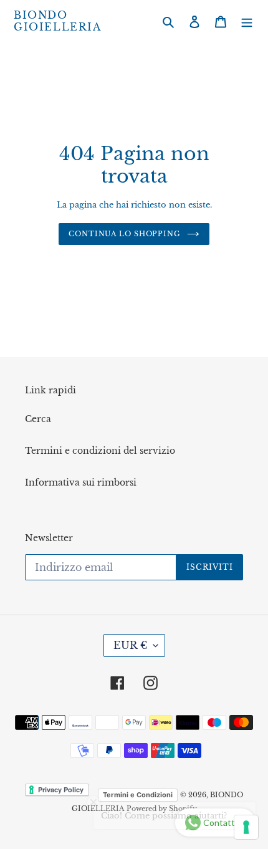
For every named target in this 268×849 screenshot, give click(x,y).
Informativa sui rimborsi (80, 482)
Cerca (38, 418)
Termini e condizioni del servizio (100, 450)
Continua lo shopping (125, 233)
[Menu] (247, 21)
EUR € (130, 645)
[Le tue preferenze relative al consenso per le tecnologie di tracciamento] (246, 827)
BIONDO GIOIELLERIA (58, 21)
